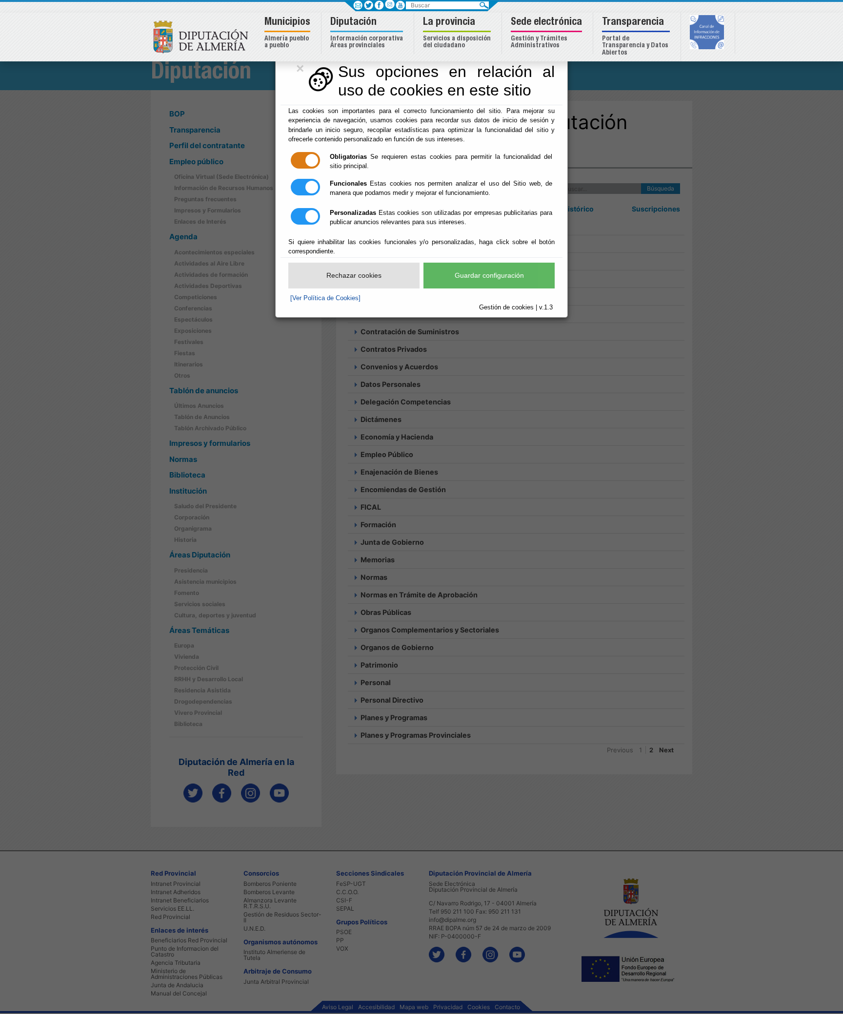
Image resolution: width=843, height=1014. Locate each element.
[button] (288, 33)
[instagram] (389, 4)
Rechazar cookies (353, 275)
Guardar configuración (489, 275)
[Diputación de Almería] (203, 36)
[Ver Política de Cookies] (325, 298)
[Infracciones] (708, 33)
